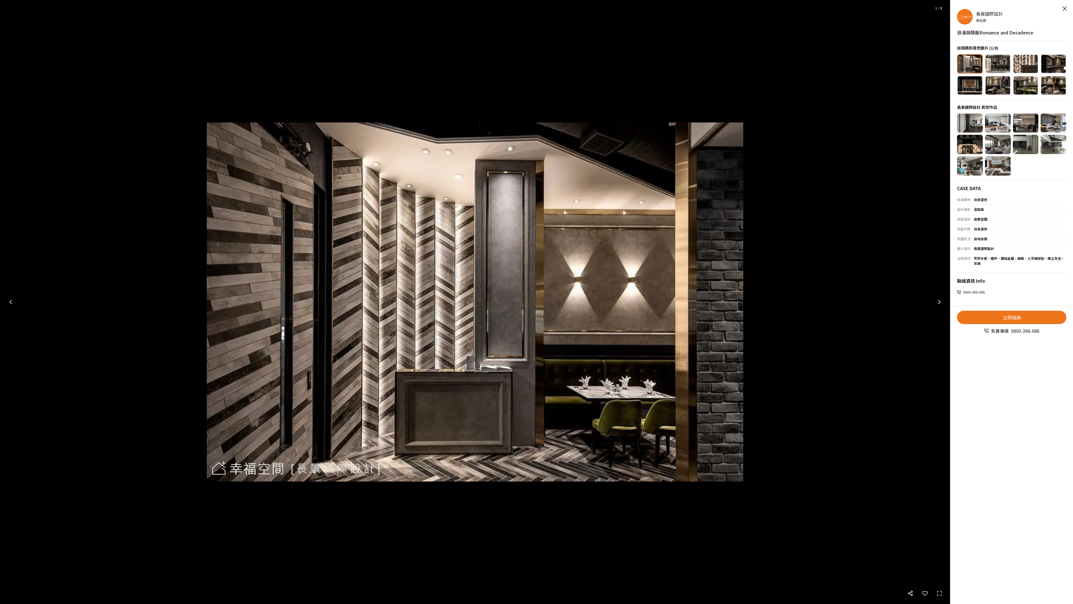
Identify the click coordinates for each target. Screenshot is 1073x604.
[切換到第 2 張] (998, 64)
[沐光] (1053, 144)
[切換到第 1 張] (970, 64)
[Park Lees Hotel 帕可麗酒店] (970, 144)
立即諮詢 (1012, 317)
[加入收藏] (925, 593)
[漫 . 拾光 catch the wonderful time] (998, 166)
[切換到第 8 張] (1053, 85)
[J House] (1026, 144)
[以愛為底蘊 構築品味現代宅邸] (970, 123)
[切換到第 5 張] (970, 85)
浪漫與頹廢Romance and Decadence (995, 32)
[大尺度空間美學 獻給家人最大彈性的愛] (1026, 123)
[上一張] (10, 302)
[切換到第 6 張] (998, 85)
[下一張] (939, 302)
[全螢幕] (939, 593)
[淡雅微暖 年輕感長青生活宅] (998, 123)
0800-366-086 (974, 292)
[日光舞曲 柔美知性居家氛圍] (1053, 123)
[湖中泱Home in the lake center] (998, 144)
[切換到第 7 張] (1026, 85)
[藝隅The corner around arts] (970, 166)
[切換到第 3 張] (1026, 64)
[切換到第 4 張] (1053, 64)
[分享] (910, 593)
